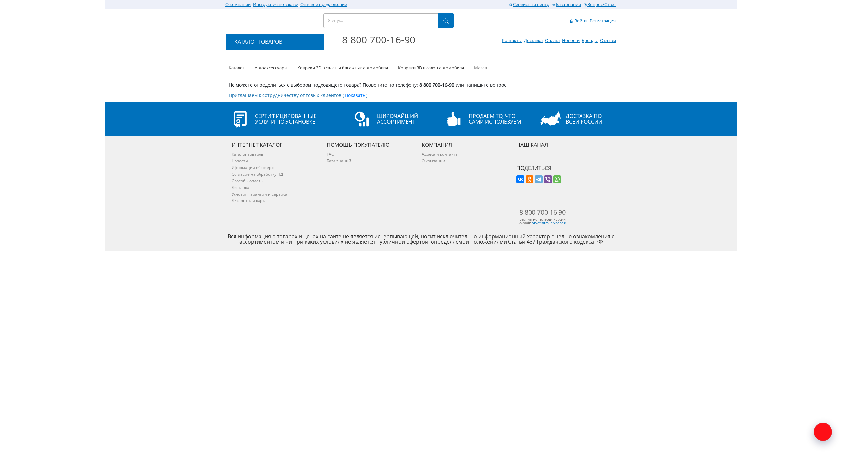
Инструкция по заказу (275, 4)
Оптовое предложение (323, 4)
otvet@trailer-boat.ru (550, 222)
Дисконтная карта (249, 200)
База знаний (568, 4)
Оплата (552, 40)
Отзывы (608, 40)
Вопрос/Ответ (601, 4)
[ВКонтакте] (520, 179)
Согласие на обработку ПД (257, 174)
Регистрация (603, 21)
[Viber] (548, 179)
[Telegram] (539, 179)
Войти (580, 21)
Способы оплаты (247, 181)
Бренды (590, 40)
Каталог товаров (247, 154)
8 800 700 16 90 (542, 212)
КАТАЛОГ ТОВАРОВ (258, 41)
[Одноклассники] (529, 179)
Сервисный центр (531, 4)
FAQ (330, 154)
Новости (571, 40)
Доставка (533, 40)
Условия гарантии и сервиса (259, 194)
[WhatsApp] (557, 179)
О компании (238, 4)
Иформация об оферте (254, 167)
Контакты (512, 40)
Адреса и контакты (440, 154)
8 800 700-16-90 (378, 39)
